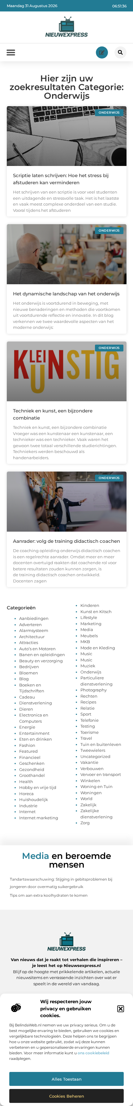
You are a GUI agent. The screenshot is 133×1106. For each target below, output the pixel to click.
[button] (121, 1009)
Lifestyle (88, 617)
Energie (27, 727)
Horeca (26, 793)
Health (26, 781)
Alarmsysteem (33, 630)
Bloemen (28, 672)
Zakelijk (88, 804)
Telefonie (89, 720)
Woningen (91, 792)
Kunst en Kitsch (96, 611)
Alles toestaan (67, 1079)
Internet (27, 811)
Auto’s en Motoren (37, 648)
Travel (86, 738)
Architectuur (32, 636)
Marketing (90, 623)
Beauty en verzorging (41, 660)
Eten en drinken (35, 739)
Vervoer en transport (100, 774)
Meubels (89, 635)
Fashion (27, 745)
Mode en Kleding (97, 647)
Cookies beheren (66, 1096)
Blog (24, 678)
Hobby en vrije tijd (37, 787)
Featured (28, 751)
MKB (85, 641)
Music (86, 653)
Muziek (87, 665)
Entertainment (34, 733)
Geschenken (32, 763)
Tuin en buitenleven (100, 744)
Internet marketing (38, 817)
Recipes (88, 701)
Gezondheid (31, 769)
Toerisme (89, 732)
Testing (87, 726)
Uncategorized (95, 756)
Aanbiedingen (34, 618)
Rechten (88, 696)
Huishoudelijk (33, 799)
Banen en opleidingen (42, 654)
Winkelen (90, 780)
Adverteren (30, 624)
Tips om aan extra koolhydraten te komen (49, 895)
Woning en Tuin (96, 786)
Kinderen (89, 605)
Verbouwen (92, 768)
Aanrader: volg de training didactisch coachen (66, 541)
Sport (85, 714)
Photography (93, 689)
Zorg (85, 822)
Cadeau (27, 697)
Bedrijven (29, 666)
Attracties (28, 642)
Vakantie (89, 762)
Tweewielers (92, 750)
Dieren (26, 709)
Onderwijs (90, 671)
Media (86, 629)
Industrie (28, 805)
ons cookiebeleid (93, 1053)
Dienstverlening (35, 702)
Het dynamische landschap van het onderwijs (66, 294)
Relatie (87, 708)
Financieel (30, 757)
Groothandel (32, 775)
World (86, 798)
